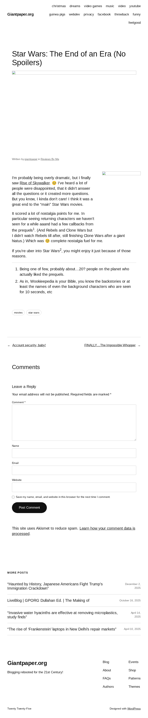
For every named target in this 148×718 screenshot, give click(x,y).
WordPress (134, 708)
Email (15, 462)
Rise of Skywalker (35, 183)
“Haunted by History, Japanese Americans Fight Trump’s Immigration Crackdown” (55, 586)
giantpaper (30, 159)
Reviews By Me (50, 159)
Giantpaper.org (20, 14)
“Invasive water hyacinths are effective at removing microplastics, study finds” (62, 615)
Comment (18, 402)
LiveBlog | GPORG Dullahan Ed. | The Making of (48, 600)
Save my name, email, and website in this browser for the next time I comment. (63, 496)
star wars (33, 312)
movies (18, 312)
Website (17, 479)
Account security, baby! (29, 345)
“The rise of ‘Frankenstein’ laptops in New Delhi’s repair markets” (61, 629)
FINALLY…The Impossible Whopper (110, 345)
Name (15, 445)
